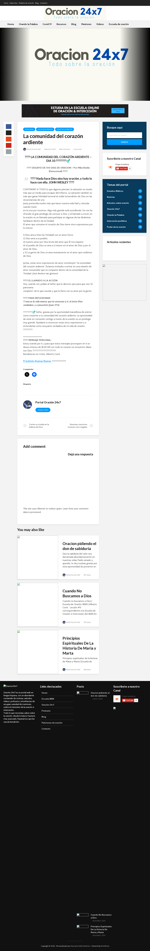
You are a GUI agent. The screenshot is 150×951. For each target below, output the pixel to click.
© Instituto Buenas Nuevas (37, 361)
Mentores (86, 24)
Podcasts (46, 710)
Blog (37, 3)
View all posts (43, 410)
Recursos (61, 24)
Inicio (6, 3)
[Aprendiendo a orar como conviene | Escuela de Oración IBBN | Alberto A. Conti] (111, 280)
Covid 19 (47, 24)
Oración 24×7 (48, 704)
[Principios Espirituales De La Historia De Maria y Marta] (37, 651)
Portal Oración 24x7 (33, 149)
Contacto (43, 3)
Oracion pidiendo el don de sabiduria (79, 546)
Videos (100, 24)
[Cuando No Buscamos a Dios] (37, 604)
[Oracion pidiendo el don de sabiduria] (37, 557)
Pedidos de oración (26, 3)
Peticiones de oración (52, 722)
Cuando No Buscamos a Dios (77, 593)
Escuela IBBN (48, 698)
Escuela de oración (119, 24)
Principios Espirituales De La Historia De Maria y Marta (79, 645)
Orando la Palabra (28, 24)
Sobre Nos (13, 3)
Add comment (64, 149)
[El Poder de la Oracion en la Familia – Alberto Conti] (111, 251)
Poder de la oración (64, 129)
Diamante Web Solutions (80, 946)
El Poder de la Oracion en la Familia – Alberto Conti (131, 251)
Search (124, 142)
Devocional (29, 129)
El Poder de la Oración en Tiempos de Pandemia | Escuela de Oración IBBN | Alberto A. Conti (131, 266)
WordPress (105, 946)
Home (10, 24)
